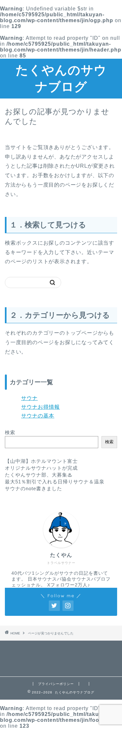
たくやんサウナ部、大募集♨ (39, 475)
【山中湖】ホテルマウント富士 (41, 461)
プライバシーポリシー (56, 684)
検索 (10, 432)
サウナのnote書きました (33, 488)
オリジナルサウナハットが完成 (41, 468)
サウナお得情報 (40, 407)
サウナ (29, 398)
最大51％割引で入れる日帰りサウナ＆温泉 (54, 481)
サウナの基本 (37, 415)
